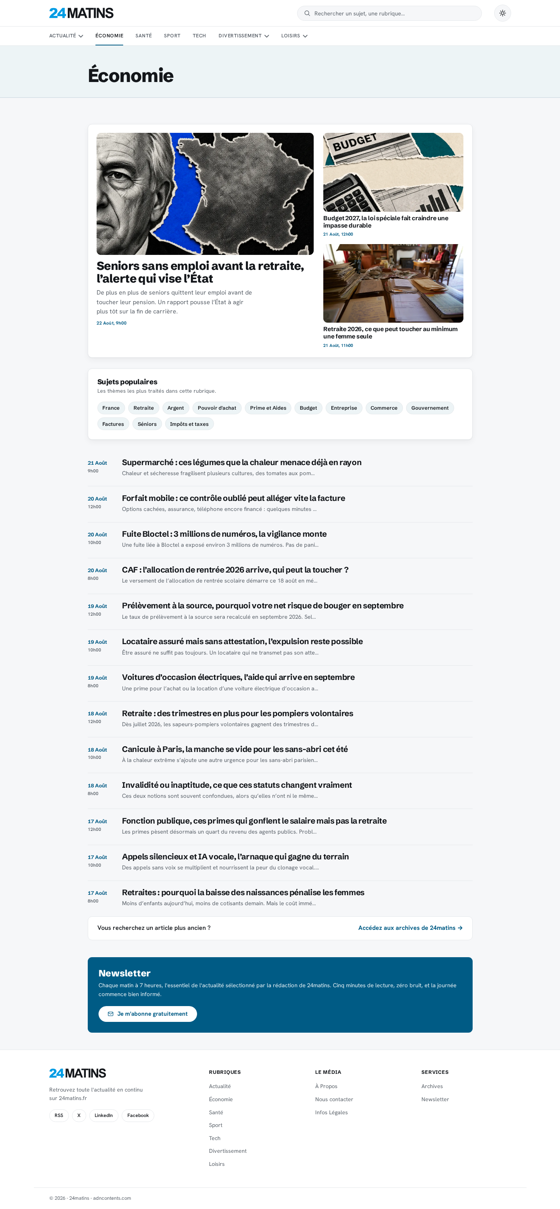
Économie (109, 35)
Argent (175, 408)
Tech (199, 35)
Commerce (384, 408)
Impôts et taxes (189, 424)
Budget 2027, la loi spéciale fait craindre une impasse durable (385, 221)
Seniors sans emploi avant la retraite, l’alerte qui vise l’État (200, 272)
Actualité (62, 35)
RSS (59, 1115)
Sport (172, 35)
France (111, 408)
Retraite (144, 408)
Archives (432, 1086)
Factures (113, 424)
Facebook (138, 1115)
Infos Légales (331, 1112)
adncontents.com (112, 1198)
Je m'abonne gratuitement (152, 1014)
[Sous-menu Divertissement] (266, 36)
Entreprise (344, 408)
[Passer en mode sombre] (502, 13)
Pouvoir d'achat (217, 408)
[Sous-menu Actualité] (81, 36)
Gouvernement (430, 408)
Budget (308, 408)
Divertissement (240, 35)
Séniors (147, 424)
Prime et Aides (268, 408)
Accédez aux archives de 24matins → (410, 928)
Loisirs (290, 35)
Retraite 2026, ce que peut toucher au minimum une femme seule (390, 332)
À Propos (326, 1086)
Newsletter (435, 1099)
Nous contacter (334, 1099)
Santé (143, 35)
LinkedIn (104, 1115)
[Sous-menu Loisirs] (305, 36)
